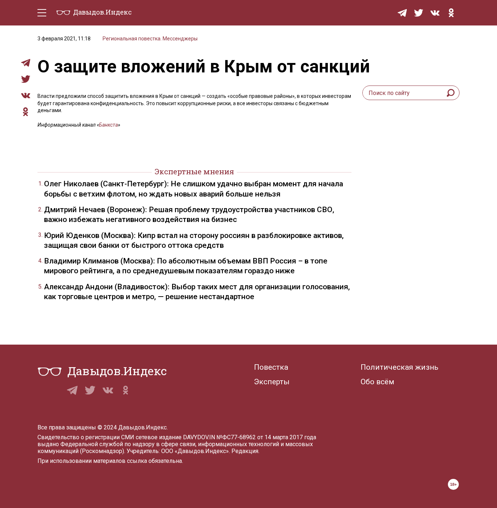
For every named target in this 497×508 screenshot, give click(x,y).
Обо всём (377, 381)
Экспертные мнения (194, 171)
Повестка (271, 367)
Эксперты (272, 381)
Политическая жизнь (399, 367)
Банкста (108, 125)
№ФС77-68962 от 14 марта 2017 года (266, 437)
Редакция (244, 451)
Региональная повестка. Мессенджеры (150, 38)
